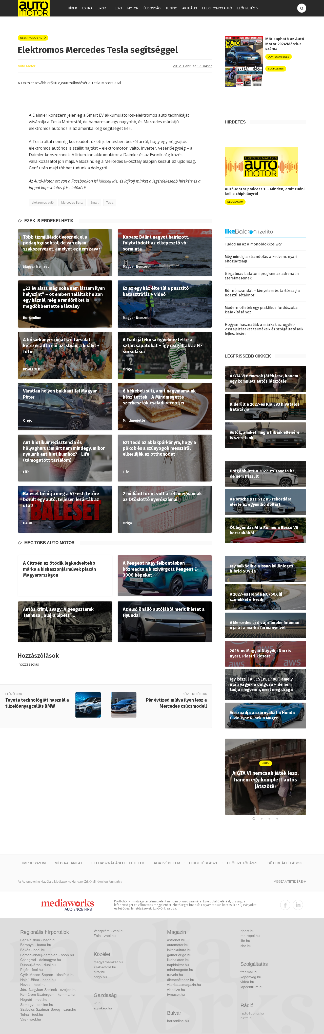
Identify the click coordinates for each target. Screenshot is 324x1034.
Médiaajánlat (69, 863)
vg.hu (98, 1003)
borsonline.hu (178, 1021)
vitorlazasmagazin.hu (184, 985)
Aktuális (189, 8)
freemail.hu (249, 972)
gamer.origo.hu (179, 955)
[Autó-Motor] (34, 8)
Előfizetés (246, 8)
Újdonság (152, 8)
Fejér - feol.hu (31, 970)
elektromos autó (43, 202)
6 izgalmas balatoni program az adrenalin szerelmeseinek (262, 275)
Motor (132, 8)
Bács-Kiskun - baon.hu (38, 940)
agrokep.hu (103, 1008)
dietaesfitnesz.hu (180, 980)
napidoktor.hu (178, 965)
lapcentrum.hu (252, 987)
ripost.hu (247, 931)
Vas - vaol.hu (30, 1019)
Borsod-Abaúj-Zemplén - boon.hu (47, 955)
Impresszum (34, 863)
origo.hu (100, 977)
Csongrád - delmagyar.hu (40, 960)
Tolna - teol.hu (31, 1014)
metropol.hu (250, 936)
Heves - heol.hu (33, 985)
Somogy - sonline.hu (36, 1005)
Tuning (171, 8)
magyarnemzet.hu (108, 962)
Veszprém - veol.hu (109, 931)
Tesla (109, 202)
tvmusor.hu (176, 994)
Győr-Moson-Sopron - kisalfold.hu (47, 975)
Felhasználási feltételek (118, 863)
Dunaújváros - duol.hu (38, 965)
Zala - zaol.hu (105, 936)
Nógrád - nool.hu (33, 999)
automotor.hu (177, 945)
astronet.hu (176, 940)
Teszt (117, 8)
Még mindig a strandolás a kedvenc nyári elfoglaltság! (261, 258)
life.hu (245, 941)
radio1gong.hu (252, 1013)
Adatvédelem (167, 863)
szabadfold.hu (105, 967)
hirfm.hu (247, 1018)
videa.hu (247, 982)
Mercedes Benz (72, 202)
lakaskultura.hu (179, 950)
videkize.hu (176, 990)
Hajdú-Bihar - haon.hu (38, 980)
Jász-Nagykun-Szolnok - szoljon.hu (48, 990)
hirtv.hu (99, 972)
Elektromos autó (217, 8)
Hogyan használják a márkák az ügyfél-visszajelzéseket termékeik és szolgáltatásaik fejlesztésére (264, 329)
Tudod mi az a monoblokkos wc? (253, 244)
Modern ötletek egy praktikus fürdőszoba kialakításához (261, 309)
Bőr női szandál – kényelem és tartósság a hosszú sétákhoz (262, 292)
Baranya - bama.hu (35, 945)
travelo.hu (175, 975)
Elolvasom (235, 201)
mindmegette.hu (180, 970)
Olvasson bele (278, 56)
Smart (94, 202)
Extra (87, 8)
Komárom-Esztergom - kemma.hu (47, 994)
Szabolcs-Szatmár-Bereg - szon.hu (48, 1009)
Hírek (72, 8)
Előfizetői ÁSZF (243, 863)
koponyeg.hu (250, 977)
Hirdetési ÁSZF (203, 863)
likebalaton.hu (178, 960)
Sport (102, 8)
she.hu (245, 946)
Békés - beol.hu (32, 950)
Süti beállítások (285, 863)
